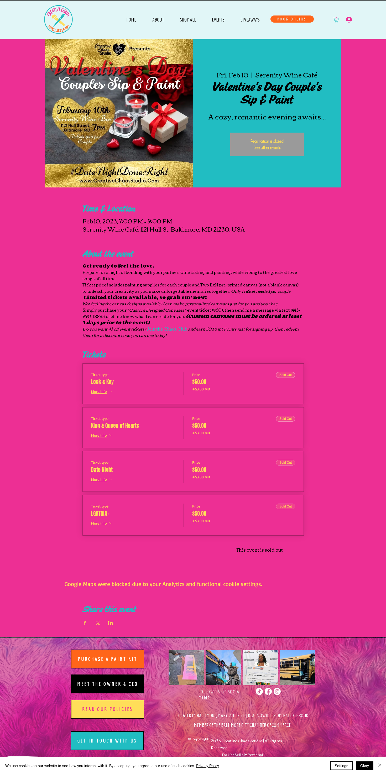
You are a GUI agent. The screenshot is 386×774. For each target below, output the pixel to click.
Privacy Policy (207, 765)
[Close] (380, 765)
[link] (336, 19)
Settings (341, 765)
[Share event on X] (97, 623)
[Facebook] (268, 691)
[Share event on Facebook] (84, 623)
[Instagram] (277, 691)
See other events (267, 147)
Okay (364, 765)
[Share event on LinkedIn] (110, 623)
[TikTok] (259, 691)
